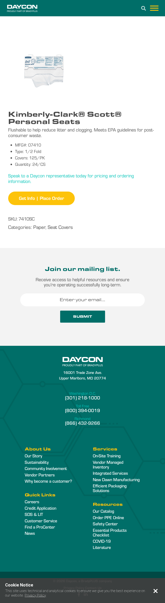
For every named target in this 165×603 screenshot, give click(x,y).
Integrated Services (110, 473)
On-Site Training (107, 455)
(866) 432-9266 (82, 422)
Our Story (33, 455)
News (30, 533)
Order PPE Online (108, 517)
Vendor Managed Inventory (108, 464)
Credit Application (40, 508)
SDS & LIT (34, 514)
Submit (82, 316)
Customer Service (41, 520)
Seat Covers (60, 227)
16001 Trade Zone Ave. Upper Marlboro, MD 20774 (82, 375)
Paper (39, 227)
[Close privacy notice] (155, 591)
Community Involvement (46, 468)
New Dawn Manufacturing (116, 479)
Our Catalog (103, 511)
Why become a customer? (48, 481)
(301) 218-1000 (82, 397)
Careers (32, 501)
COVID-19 (102, 541)
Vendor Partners (40, 474)
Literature (102, 547)
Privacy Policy (35, 595)
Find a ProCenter (40, 526)
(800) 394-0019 (82, 410)
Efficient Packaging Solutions (110, 488)
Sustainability (37, 462)
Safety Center (105, 523)
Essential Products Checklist (110, 532)
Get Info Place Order (41, 198)
